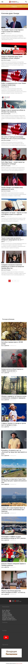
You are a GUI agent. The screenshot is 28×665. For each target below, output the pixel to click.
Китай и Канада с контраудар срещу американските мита (12, 188)
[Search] (26, 2)
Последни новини (5, 366)
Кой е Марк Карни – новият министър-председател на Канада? (13, 163)
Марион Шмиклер (5, 86)
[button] (2, 2)
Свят (2, 262)
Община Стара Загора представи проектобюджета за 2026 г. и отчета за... (13, 591)
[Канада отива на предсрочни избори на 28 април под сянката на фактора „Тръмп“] (14, 102)
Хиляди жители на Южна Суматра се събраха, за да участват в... (12, 370)
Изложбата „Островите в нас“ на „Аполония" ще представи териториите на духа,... (14, 452)
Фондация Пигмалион (7, 615)
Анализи (3, 27)
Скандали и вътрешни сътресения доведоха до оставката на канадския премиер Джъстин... (12, 266)
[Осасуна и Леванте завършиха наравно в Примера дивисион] (14, 553)
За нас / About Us (6, 610)
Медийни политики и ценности (9, 619)
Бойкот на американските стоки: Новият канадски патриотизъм (13, 84)
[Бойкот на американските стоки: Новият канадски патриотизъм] (14, 75)
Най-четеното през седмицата (7, 54)
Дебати (3, 33)
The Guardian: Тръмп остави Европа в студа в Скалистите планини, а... (12, 30)
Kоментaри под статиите (8, 617)
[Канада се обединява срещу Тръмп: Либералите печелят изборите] (14, 49)
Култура (3, 448)
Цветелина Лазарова (5, 60)
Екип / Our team (5, 611)
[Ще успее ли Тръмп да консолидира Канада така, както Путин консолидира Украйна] (14, 129)
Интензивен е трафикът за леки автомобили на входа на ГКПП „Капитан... (14, 537)
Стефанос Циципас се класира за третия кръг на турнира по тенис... (13, 424)
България (3, 393)
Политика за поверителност (8, 618)
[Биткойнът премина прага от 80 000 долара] (14, 331)
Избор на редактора (5, 159)
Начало (2, 11)
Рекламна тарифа (6, 613)
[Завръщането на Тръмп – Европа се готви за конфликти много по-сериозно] (14, 205)
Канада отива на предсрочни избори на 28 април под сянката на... (13, 111)
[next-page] (18, 281)
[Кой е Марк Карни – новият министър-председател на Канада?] (14, 154)
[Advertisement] (14, 299)
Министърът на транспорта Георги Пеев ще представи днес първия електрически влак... (14, 480)
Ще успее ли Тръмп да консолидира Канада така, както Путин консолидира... (13, 137)
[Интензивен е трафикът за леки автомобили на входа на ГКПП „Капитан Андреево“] (14, 526)
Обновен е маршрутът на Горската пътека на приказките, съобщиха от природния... (13, 397)
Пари (3, 185)
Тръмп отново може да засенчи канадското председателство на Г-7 (12, 239)
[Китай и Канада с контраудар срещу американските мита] (14, 179)
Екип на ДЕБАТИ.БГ (5, 345)
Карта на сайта (19, 663)
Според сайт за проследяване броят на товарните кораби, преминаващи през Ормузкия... (13, 509)
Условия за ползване (7, 614)
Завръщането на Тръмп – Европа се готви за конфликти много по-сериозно (14, 213)
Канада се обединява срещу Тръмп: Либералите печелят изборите (12, 57)
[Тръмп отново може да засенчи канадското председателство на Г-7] (14, 230)
